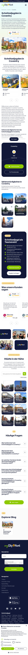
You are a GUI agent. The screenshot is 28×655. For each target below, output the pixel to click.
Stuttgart (4, 620)
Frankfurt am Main (6, 618)
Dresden (16, 621)
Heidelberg (21, 618)
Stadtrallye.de (5, 592)
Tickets (3, 579)
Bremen (12, 623)
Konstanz (17, 623)
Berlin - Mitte (5, 616)
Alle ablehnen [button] (21, 648)
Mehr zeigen (14, 139)
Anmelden (14, 569)
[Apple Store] (14, 597)
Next (16, 100)
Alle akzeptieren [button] (7, 648)
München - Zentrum (6, 615)
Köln (10, 616)
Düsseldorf (14, 618)
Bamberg (13, 620)
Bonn (9, 620)
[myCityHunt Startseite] (9, 5)
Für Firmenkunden (14, 172)
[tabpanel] (14, 154)
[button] (14, 652)
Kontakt (4, 588)
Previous (11, 100)
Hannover (19, 620)
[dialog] (14, 639)
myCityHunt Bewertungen (8, 586)
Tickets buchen (15, 166)
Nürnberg (20, 616)
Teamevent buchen (14, 267)
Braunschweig (5, 623)
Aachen (11, 621)
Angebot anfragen (14, 273)
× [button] (26, 625)
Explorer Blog (5, 583)
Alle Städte (23, 377)
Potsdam (21, 621)
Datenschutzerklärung (14, 565)
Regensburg (5, 621)
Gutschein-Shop (6, 581)
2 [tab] (15, 160)
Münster (14, 616)
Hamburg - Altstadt (17, 615)
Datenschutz (5, 590)
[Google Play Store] (14, 602)
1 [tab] (13, 160)
